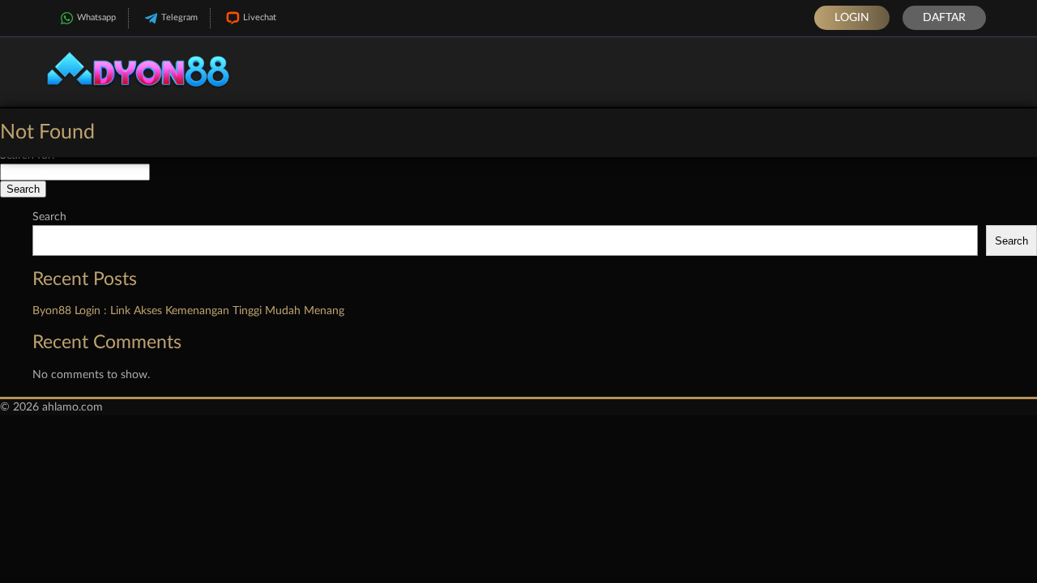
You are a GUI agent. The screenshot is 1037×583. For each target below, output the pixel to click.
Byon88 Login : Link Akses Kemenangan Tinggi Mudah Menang (188, 311)
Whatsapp (96, 17)
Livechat (259, 17)
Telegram (179, 17)
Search (49, 217)
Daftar (944, 17)
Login (851, 17)
